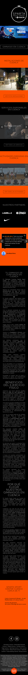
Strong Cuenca (23, 651)
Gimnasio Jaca (21, 657)
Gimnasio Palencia (15, 665)
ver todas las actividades (14, 191)
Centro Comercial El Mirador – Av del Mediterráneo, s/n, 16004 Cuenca (15, 599)
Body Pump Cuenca (15, 649)
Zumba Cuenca (21, 646)
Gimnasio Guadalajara (21, 661)
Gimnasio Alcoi (6, 665)
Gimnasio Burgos (22, 664)
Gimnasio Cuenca (20, 659)
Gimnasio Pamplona (6, 655)
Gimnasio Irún (6, 662)
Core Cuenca (23, 648)
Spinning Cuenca (14, 648)
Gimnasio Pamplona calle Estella (17, 666)
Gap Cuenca (6, 649)
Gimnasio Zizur (4, 664)
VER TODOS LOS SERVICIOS (14, 145)
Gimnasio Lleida (13, 664)
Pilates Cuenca (11, 646)
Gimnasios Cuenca (8, 644)
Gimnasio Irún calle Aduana (18, 662)
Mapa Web (23, 669)
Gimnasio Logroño (12, 657)
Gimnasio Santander (7, 658)
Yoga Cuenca (5, 648)
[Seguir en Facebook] (11, 638)
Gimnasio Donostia (17, 655)
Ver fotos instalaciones (14, 96)
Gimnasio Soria (17, 658)
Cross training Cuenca (12, 651)
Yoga (13, 175)
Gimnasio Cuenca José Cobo (8, 661)
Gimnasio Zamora (11, 659)
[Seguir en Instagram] (17, 638)
